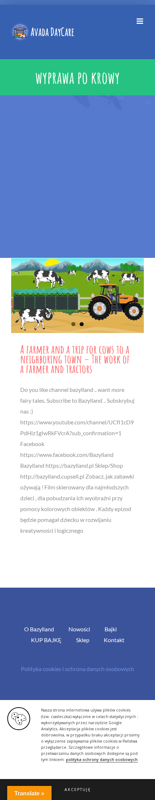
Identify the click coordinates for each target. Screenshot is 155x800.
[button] (77, 789)
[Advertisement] (77, 176)
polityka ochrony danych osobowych (102, 759)
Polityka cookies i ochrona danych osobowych (77, 668)
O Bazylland (39, 629)
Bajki (111, 629)
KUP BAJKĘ (46, 639)
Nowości (79, 629)
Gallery (77, 296)
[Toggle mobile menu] (140, 21)
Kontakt (114, 639)
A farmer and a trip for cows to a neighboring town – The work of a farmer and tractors (75, 359)
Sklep (82, 639)
